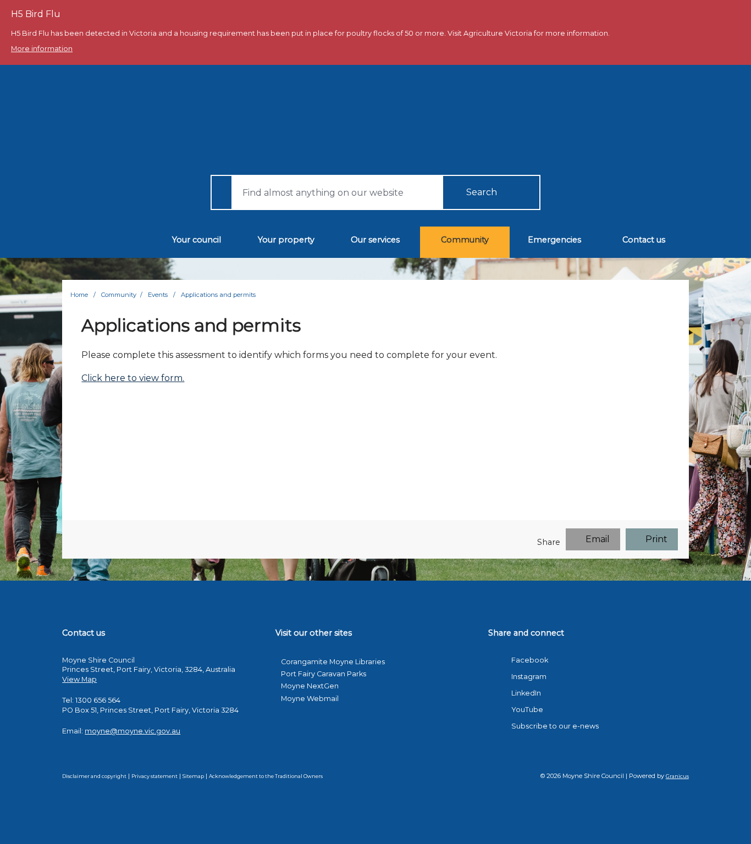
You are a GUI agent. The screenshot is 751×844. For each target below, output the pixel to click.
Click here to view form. (132, 378)
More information (42, 49)
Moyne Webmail (310, 698)
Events (158, 295)
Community (465, 240)
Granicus (677, 776)
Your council (196, 240)
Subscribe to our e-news (555, 726)
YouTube (527, 709)
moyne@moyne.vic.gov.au (132, 731)
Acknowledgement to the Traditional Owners (266, 776)
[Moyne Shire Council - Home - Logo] (369, 119)
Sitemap (193, 776)
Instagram (528, 676)
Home (79, 295)
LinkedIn (526, 693)
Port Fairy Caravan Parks (323, 674)
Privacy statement (154, 776)
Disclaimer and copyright (94, 776)
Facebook (529, 660)
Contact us (643, 240)
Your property (286, 240)
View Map (79, 679)
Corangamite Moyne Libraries (333, 662)
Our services (375, 240)
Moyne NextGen (310, 686)
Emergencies (554, 240)
